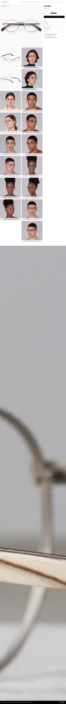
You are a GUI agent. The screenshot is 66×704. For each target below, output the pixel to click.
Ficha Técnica (46, 23)
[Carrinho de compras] (64, 2)
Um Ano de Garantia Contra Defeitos (51, 37)
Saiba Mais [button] (31, 702)
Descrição (45, 21)
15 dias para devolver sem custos (51, 33)
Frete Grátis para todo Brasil (50, 35)
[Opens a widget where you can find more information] (62, 702)
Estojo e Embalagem (47, 28)
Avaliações (46, 30)
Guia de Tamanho (47, 26)
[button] (38, 2)
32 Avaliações (49, 8)
